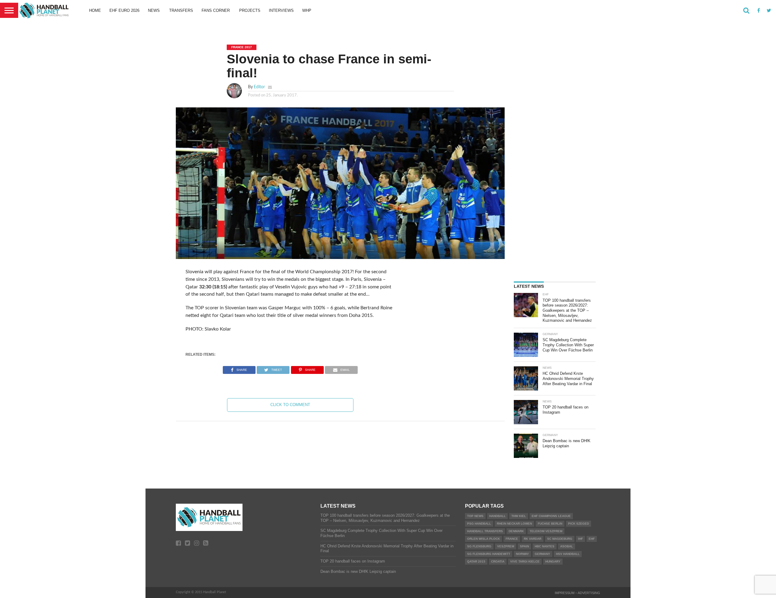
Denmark (516, 531)
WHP (306, 10)
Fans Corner (216, 10)
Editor (259, 87)
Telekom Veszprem (546, 531)
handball (497, 516)
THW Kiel (518, 516)
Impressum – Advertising (577, 593)
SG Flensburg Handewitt (488, 554)
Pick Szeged (578, 523)
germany (542, 554)
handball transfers (485, 531)
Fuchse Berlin (550, 523)
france (512, 538)
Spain (524, 546)
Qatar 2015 (476, 561)
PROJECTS (249, 10)
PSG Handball (479, 523)
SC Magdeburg (559, 538)
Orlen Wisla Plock (483, 538)
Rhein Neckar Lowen (514, 523)
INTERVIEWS (281, 10)
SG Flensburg (479, 546)
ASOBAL (566, 546)
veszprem (505, 546)
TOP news (475, 516)
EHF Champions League (551, 516)
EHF (592, 538)
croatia (497, 561)
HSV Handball (568, 554)
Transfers (181, 10)
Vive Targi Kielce (525, 561)
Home (95, 10)
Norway (522, 554)
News (154, 10)
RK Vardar (532, 538)
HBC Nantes (544, 546)
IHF (580, 538)
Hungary (552, 561)
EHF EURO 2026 (124, 10)
